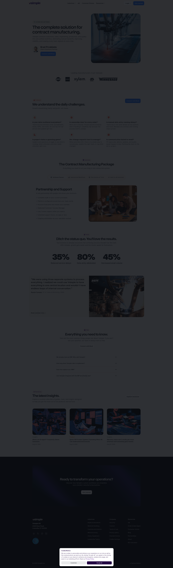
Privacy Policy (90, 559)
